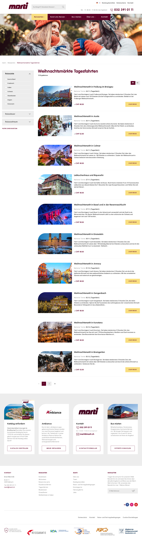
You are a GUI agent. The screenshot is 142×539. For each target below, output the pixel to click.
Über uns (91, 17)
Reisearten (39, 17)
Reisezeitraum (11, 122)
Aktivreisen (42, 479)
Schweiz (10, 91)
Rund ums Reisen (57, 17)
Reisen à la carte (44, 482)
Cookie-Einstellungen (130, 517)
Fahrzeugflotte (78, 490)
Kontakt (130, 3)
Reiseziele (9, 74)
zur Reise (133, 104)
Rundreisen (42, 477)
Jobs (74, 492)
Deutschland (11, 79)
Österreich (10, 104)
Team (75, 479)
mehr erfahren (54, 448)
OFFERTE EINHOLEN (122, 448)
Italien (9, 87)
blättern (10, 438)
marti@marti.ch (9, 487)
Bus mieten (76, 17)
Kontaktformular (88, 448)
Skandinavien (11, 95)
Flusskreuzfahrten (45, 484)
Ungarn (9, 100)
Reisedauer (10, 114)
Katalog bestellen (108, 3)
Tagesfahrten (43, 487)
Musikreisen (43, 490)
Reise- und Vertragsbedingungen (84, 484)
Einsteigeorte (77, 487)
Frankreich (10, 83)
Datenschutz (121, 3)
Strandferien (43, 492)
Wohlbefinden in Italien (46, 495)
